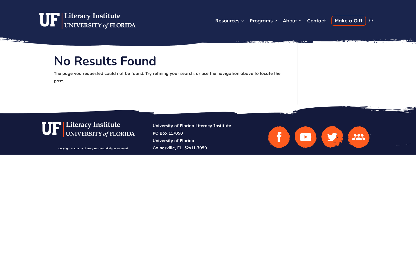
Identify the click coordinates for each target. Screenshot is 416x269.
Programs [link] (261, 21)
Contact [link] (316, 21)
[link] (87, 27)
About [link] (290, 21)
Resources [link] (227, 21)
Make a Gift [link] (349, 21)
